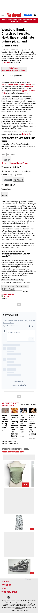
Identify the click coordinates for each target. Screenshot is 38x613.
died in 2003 (25, 134)
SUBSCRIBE (8, 180)
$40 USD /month (8, 289)
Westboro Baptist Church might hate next (16, 84)
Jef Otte (7, 63)
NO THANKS (18, 180)
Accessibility (19, 601)
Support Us (28, 14)
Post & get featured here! (13, 452)
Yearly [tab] (21, 280)
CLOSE (4, 195)
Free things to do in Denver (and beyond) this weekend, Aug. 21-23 (19, 20)
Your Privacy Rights (30, 601)
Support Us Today (8, 294)
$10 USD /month (8, 286)
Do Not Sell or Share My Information (19, 610)
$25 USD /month (22, 286)
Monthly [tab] (14, 280)
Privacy (25, 163)
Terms (19, 163)
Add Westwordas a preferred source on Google (14, 69)
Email (4, 155)
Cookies (13, 601)
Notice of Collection (9, 163)
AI (23, 601)
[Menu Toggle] (3, 15)
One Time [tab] (5, 280)
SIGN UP (7, 160)
